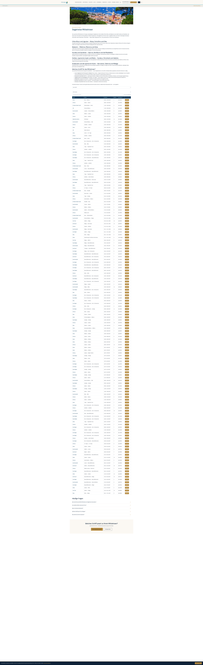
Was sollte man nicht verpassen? (78, 514)
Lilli (73, 108)
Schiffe (109, 2)
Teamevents (104, 2)
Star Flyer (74, 240)
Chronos (74, 102)
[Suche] (120, 2)
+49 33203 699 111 (126, 1)
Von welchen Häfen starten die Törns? (79, 505)
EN (141, 2)
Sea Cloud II (75, 223)
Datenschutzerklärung (47, 663)
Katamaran (99, 2)
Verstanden (198, 663)
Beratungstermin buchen (96, 529)
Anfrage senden (108, 529)
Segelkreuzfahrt (78, 2)
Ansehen (127, 99)
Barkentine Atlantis (76, 119)
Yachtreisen (85, 2)
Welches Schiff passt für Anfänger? (78, 511)
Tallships (90, 2)
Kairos (74, 99)
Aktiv (95, 2)
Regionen (113, 2)
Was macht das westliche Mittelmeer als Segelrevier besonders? (84, 502)
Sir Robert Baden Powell (77, 105)
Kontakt (117, 2)
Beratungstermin (133, 2)
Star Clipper (75, 141)
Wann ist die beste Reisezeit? (77, 508)
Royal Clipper (75, 152)
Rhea (73, 234)
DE (139, 2)
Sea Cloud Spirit (75, 121)
